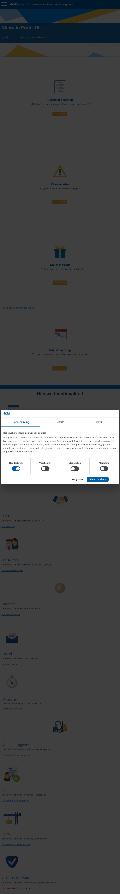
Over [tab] (99, 421)
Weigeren (77, 479)
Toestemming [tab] (20, 421)
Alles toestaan (97, 479)
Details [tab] (60, 421)
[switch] (45, 468)
